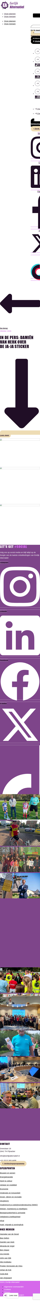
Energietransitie (6, 1177)
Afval (2, 1221)
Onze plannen (10, 14)
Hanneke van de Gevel (9, 1234)
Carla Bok (4, 1274)
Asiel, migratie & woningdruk (11, 1225)
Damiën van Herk (7, 1242)
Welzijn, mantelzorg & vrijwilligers (13, 1209)
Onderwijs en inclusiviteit (10, 1193)
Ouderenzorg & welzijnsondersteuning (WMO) (19, 1205)
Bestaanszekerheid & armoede (12, 1213)
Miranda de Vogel (7, 1246)
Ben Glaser (4, 1250)
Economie (4, 1189)
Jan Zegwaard (6, 1278)
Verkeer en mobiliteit (8, 1185)
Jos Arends (4, 1254)
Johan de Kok (5, 1270)
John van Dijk (5, 1258)
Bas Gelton (4, 1238)
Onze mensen (10, 17)
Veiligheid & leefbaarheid (10, 1217)
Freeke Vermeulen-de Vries (11, 1266)
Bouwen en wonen (7, 1173)
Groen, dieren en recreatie (11, 1197)
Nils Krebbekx (5, 1262)
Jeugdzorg (4, 1201)
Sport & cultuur (6, 1181)
